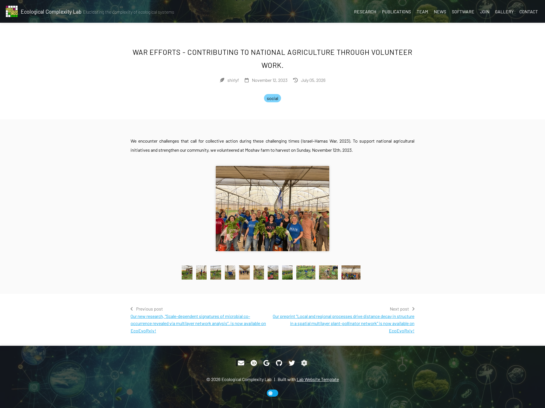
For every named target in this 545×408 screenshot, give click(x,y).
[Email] (241, 363)
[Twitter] (291, 363)
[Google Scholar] (266, 363)
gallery (504, 11)
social (272, 98)
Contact (528, 11)
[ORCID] (253, 363)
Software (463, 11)
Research (365, 11)
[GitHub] (279, 363)
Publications (396, 11)
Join (484, 11)
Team (422, 11)
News (440, 11)
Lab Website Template (318, 379)
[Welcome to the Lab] (304, 363)
